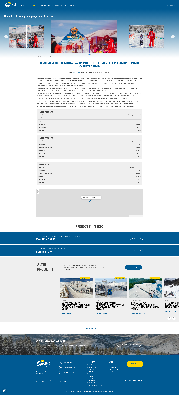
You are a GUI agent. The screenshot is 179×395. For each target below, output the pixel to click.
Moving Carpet (93, 365)
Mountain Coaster (94, 374)
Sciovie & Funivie (93, 367)
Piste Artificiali (93, 380)
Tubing (91, 378)
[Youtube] (60, 381)
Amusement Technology (96, 385)
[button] (6, 36)
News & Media (69, 5)
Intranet (111, 391)
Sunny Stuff (92, 369)
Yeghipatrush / (77, 72)
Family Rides (92, 383)
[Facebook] (50, 381)
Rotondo (91, 371)
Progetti (34, 5)
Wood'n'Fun (92, 376)
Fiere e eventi (114, 369)
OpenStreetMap (135, 215)
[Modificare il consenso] (4, 390)
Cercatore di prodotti (134, 364)
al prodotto (136, 238)
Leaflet (130, 215)
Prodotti (23, 5)
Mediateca (113, 367)
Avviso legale (97, 391)
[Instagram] (55, 381)
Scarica (112, 371)
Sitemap (104, 391)
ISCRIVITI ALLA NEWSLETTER (129, 344)
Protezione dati (87, 391)
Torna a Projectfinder (90, 328)
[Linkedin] (65, 381)
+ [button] (37, 190)
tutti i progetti (133, 267)
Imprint (79, 391)
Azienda (112, 365)
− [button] (37, 192)
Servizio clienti (45, 5)
